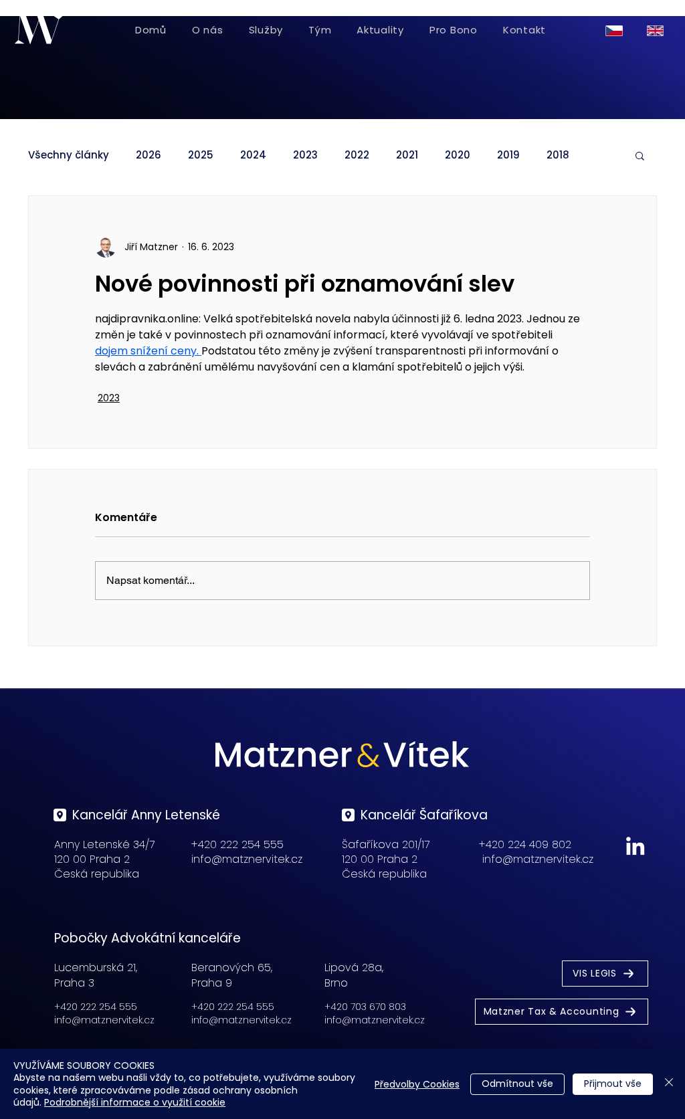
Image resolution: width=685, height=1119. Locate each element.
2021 (407, 155)
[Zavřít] (669, 1083)
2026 (148, 155)
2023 (305, 155)
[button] (639, 155)
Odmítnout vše (517, 1083)
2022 (357, 155)
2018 (558, 155)
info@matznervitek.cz (246, 859)
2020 (457, 155)
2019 (508, 155)
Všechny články (68, 155)
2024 (253, 155)
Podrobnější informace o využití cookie (134, 1102)
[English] (657, 30)
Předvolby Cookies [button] (417, 1084)
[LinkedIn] (635, 846)
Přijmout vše (613, 1083)
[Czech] (616, 30)
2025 (200, 155)
